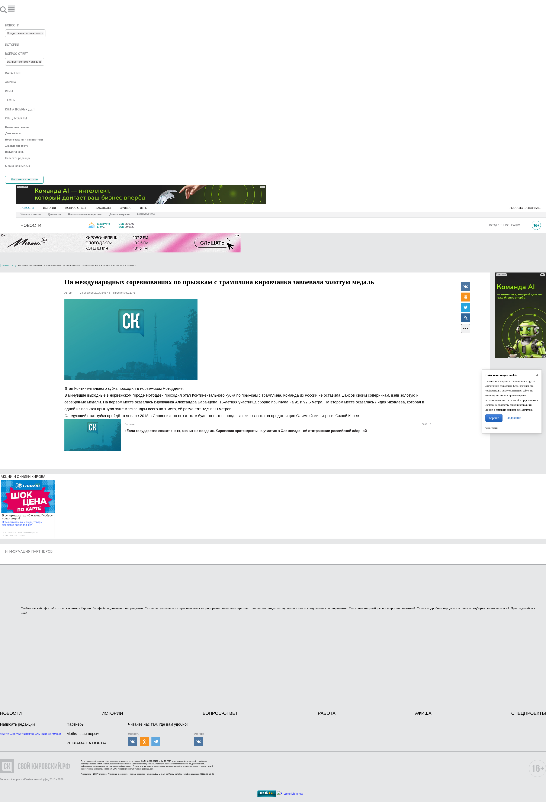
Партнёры (75, 724)
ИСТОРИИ (49, 207)
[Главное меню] (11, 8)
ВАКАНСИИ (103, 207)
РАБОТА (326, 713)
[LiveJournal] (465, 317)
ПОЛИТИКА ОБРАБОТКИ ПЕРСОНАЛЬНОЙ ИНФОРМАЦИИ (30, 734)
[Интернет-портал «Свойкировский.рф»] (15, 9)
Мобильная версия (83, 734)
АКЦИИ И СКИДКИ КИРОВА (23, 476)
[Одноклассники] (465, 296)
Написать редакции (17, 724)
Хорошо (494, 418)
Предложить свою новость (25, 33)
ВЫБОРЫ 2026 (146, 214)
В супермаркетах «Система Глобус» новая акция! (27, 517)
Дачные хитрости (119, 214)
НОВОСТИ (27, 207)
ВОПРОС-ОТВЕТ (75, 207)
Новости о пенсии (30, 214)
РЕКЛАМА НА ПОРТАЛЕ (525, 207)
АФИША (125, 207)
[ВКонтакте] (465, 286)
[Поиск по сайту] (4, 9)
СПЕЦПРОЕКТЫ (528, 713)
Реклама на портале (24, 179)
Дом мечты (54, 214)
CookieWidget (491, 428)
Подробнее (514, 417)
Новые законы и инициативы (85, 214)
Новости (8, 265)
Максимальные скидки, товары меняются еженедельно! (22, 523)
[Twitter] (465, 307)
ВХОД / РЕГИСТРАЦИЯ (505, 225)
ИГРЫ (143, 207)
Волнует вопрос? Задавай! (24, 61)
